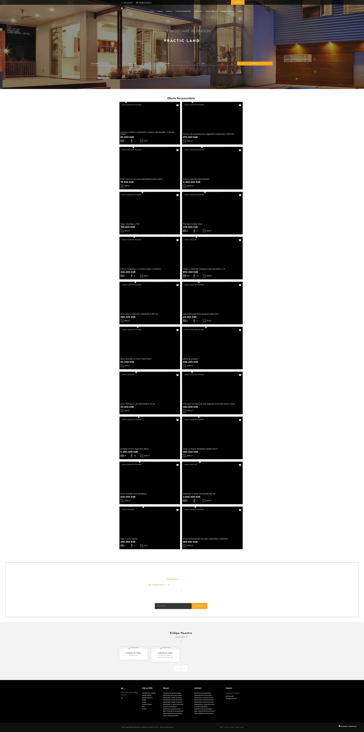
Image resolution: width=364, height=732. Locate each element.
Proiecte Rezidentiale (183, 11)
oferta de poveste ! (191, 359)
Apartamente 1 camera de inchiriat (203, 698)
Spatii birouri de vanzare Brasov (172, 709)
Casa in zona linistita (128, 539)
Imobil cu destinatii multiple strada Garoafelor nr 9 (204, 269)
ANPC (221, 727)
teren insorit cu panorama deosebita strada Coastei (141, 179)
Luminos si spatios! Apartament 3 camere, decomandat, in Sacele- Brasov (147, 133)
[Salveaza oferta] (177, 105)
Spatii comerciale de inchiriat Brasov (204, 711)
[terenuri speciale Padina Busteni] (212, 147)
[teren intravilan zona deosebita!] (150, 462)
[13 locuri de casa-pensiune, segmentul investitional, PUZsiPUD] (212, 102)
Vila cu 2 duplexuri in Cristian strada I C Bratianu (140, 269)
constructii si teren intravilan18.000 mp (199, 494)
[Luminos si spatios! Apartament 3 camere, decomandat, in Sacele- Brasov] (150, 102)
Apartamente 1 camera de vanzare (172, 698)
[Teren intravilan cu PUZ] (150, 192)
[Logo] (123, 8)
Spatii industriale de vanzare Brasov (172, 713)
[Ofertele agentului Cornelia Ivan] (133, 648)
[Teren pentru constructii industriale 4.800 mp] (150, 282)
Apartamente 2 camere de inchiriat (203, 700)
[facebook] (121, 698)
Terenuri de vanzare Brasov (170, 716)
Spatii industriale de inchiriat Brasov (204, 713)
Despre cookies (239, 727)
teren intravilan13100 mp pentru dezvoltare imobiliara (205, 539)
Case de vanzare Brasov (169, 707)
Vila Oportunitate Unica (192, 224)
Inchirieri (169, 11)
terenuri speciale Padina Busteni (196, 179)
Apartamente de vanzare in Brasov (172, 695)
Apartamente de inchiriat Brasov (203, 695)
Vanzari (160, 11)
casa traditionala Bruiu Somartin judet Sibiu (201, 314)
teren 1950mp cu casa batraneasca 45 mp (137, 404)
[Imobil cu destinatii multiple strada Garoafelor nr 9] (212, 237)
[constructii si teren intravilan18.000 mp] (212, 462)
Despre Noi (198, 11)
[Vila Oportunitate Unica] (212, 192)
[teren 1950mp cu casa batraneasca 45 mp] (149, 372)
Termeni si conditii (229, 727)
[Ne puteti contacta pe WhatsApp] (346, 726)
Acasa (152, 11)
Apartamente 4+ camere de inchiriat (204, 704)
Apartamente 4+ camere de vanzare (173, 704)
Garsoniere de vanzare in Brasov (172, 693)
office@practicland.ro (145, 3)
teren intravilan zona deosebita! (133, 494)
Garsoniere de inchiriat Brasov (202, 693)
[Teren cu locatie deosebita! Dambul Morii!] (212, 417)
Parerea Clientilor (147, 704)
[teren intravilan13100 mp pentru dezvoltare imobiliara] (212, 507)
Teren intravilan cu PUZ (129, 224)
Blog (143, 707)
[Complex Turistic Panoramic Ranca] (150, 417)
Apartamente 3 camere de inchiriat (203, 702)
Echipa (144, 700)
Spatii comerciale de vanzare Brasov (173, 711)
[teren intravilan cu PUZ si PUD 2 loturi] (150, 327)
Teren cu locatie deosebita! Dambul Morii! (200, 449)
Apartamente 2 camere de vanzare (172, 700)
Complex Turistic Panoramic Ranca (134, 449)
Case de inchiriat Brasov (201, 707)
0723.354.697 (128, 3)
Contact (239, 2)
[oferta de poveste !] (212, 327)
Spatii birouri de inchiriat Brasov (203, 709)
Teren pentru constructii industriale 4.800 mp (139, 314)
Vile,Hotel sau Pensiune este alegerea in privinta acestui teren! (209, 404)
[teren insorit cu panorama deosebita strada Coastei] (150, 147)
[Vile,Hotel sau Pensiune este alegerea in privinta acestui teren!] (212, 372)
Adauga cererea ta (227, 11)
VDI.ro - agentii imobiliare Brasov (164, 727)
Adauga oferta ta (211, 11)
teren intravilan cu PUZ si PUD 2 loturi (136, 359)
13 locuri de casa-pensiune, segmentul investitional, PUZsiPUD (208, 134)
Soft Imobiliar (149, 727)
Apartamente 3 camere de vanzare (172, 702)
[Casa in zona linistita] (150, 507)
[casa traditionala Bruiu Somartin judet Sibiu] (212, 282)
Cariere (144, 702)
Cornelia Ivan (133, 653)
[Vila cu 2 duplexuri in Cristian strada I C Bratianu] (150, 237)
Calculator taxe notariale (149, 693)
